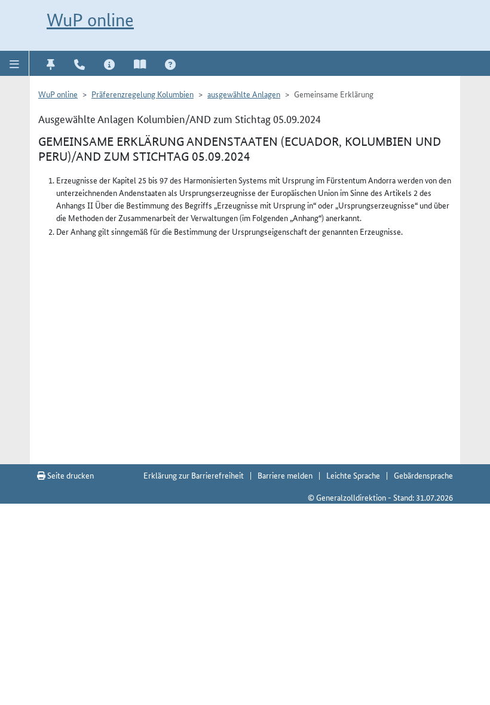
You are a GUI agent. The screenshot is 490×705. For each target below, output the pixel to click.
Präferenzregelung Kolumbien (142, 94)
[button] (14, 63)
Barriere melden (285, 475)
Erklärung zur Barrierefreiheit (193, 475)
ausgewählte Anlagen (243, 94)
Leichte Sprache (353, 475)
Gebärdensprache (423, 475)
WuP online (90, 20)
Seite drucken (69, 475)
